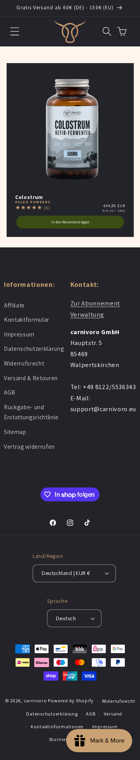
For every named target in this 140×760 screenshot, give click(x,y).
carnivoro (35, 701)
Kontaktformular (26, 319)
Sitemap (15, 432)
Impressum (19, 334)
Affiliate (14, 305)
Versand (113, 714)
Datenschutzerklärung (34, 348)
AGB (10, 392)
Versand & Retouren (31, 378)
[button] (15, 31)
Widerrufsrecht (24, 363)
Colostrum (29, 197)
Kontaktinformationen (57, 726)
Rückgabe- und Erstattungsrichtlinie (31, 412)
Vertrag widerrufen (29, 446)
